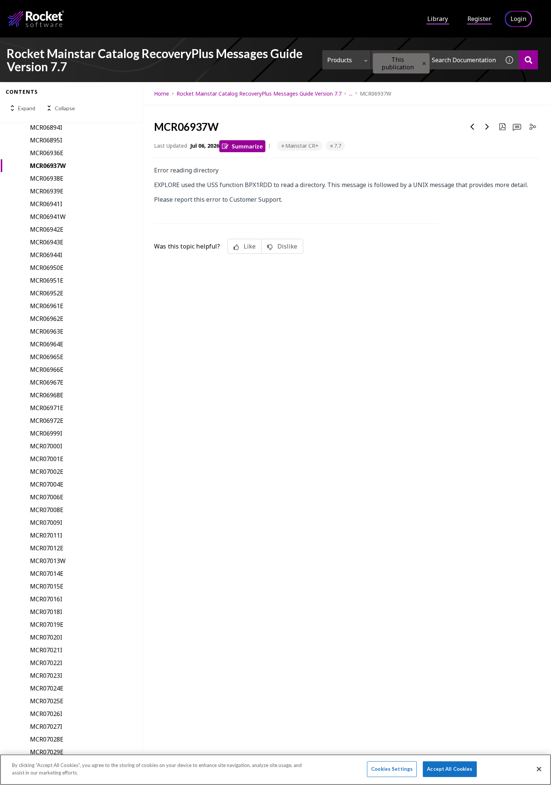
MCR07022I (46, 663)
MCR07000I (46, 446)
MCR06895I (46, 140)
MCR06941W (48, 217)
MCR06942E (46, 229)
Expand (26, 108)
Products (339, 60)
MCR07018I (46, 612)
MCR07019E (46, 624)
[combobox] (435, 59)
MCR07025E (46, 701)
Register (479, 19)
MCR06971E (46, 408)
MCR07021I (46, 650)
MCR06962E (46, 319)
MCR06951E (46, 280)
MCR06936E (46, 153)
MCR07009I (46, 522)
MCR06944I (46, 255)
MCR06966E (46, 370)
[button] (424, 63)
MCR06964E (46, 344)
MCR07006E (46, 497)
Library (437, 19)
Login (518, 19)
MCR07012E (46, 548)
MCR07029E (46, 752)
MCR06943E (46, 242)
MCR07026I (46, 714)
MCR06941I (46, 204)
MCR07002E (46, 471)
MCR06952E (46, 293)
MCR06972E (46, 420)
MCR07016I (46, 599)
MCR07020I (46, 637)
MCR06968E (46, 395)
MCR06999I (46, 433)
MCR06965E (46, 357)
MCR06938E (46, 178)
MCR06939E (46, 191)
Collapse (65, 108)
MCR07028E (46, 739)
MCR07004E (46, 484)
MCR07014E (46, 573)
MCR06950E (46, 268)
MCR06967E (46, 382)
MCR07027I (46, 726)
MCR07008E (46, 510)
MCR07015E (46, 586)
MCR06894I (46, 127)
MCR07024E (46, 688)
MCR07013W (48, 561)
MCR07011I (46, 535)
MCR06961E (46, 306)
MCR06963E (46, 331)
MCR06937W (48, 166)
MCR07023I (46, 675)
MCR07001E (46, 459)
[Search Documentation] (528, 59)
